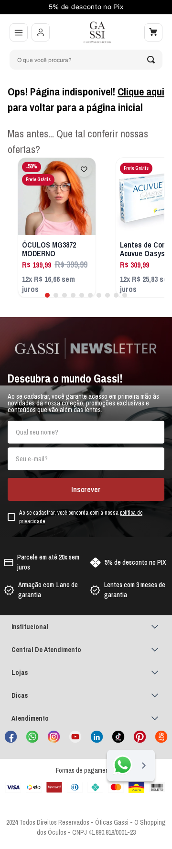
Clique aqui (141, 91)
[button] (19, 32)
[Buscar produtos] (151, 60)
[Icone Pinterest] (140, 737)
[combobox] (86, 60)
